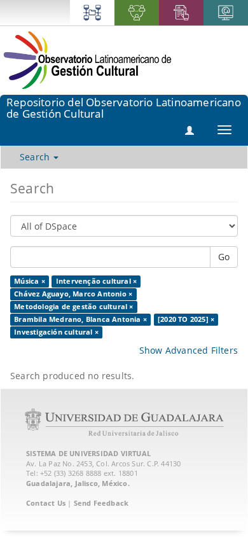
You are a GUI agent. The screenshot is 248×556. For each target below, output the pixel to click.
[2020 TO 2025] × (186, 319)
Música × (29, 281)
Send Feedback (101, 503)
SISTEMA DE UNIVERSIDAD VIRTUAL (88, 453)
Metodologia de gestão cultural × (73, 306)
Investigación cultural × (56, 332)
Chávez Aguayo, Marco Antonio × (73, 293)
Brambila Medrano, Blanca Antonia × (80, 319)
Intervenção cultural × (96, 281)
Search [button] (36, 157)
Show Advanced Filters (188, 350)
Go (224, 257)
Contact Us (45, 503)
